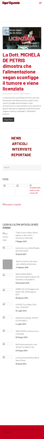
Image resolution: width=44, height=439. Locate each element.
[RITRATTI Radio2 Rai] (9, 189)
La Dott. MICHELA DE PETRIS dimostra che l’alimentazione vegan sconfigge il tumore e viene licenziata (21, 71)
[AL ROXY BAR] (35, 189)
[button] (40, 3)
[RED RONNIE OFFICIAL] (22, 189)
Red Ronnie (8, 93)
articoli (16, 93)
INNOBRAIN (7, 432)
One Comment (25, 93)
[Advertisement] (22, 395)
